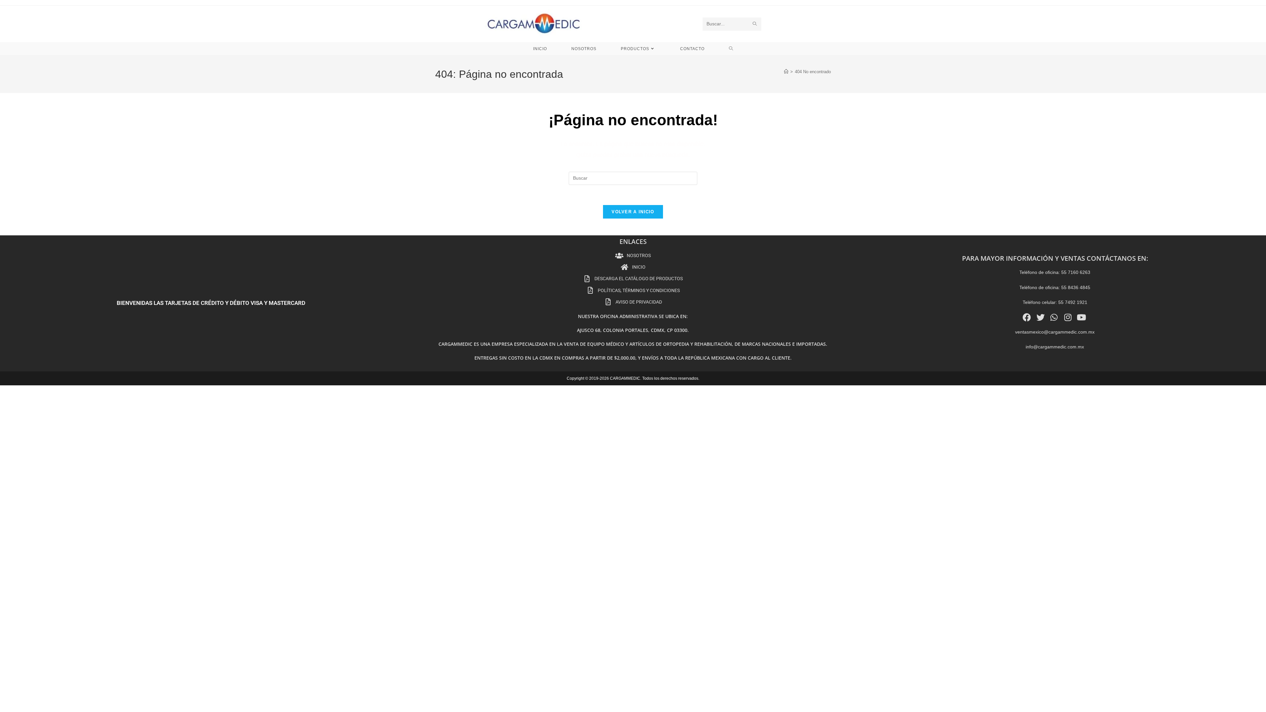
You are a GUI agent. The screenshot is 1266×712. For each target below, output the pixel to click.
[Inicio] (786, 71)
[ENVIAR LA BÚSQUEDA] (755, 24)
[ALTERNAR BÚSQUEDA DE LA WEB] (731, 48)
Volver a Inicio (633, 211)
